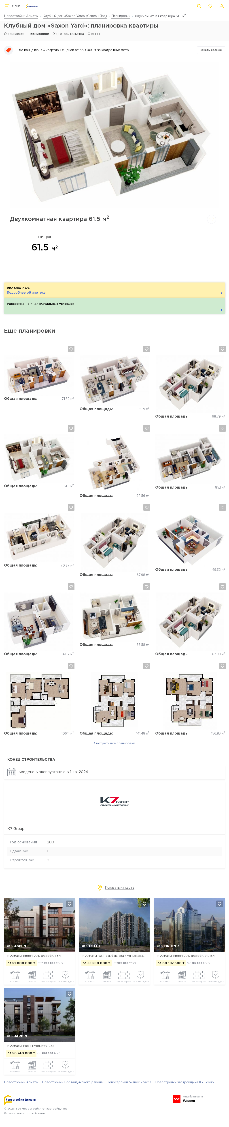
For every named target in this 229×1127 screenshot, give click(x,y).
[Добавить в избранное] (211, 219)
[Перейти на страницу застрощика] (114, 818)
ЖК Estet (91, 946)
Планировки (120, 16)
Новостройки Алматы (21, 16)
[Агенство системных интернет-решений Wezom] (188, 1099)
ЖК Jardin (17, 1036)
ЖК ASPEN (16, 946)
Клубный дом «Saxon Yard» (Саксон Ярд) (75, 16)
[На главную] (32, 6)
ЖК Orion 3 (168, 946)
